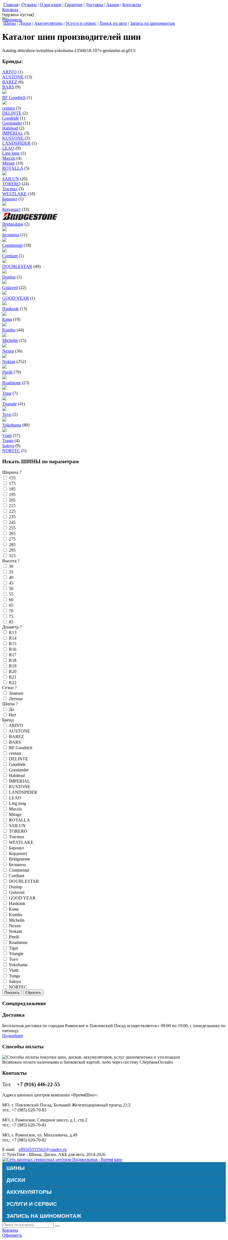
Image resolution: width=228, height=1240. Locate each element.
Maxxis (8, 158)
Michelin (10, 340)
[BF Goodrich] (4, 92)
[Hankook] (4, 303)
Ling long (10, 153)
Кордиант (11, 209)
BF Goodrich (14, 97)
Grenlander (12, 123)
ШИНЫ (15, 1168)
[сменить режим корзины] (19, 9)
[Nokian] (4, 356)
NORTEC (11, 450)
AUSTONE (13, 77)
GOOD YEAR (15, 298)
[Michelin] (4, 335)
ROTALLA (12, 168)
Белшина (10, 234)
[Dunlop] (4, 272)
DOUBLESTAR (17, 266)
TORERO (11, 183)
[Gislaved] (4, 282)
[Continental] (4, 240)
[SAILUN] (4, 173)
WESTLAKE (14, 193)
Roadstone (11, 382)
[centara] (4, 103)
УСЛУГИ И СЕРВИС (31, 1204)
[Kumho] (4, 324)
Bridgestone (12, 224)
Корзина (10, 9)
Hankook (10, 308)
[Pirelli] (4, 367)
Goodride (10, 118)
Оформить (12, 19)
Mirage (8, 163)
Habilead (10, 128)
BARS (8, 87)
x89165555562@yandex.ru (42, 1149)
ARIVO (9, 72)
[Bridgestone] (30, 219)
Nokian (8, 361)
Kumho (9, 329)
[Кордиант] (4, 204)
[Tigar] (4, 388)
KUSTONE (13, 138)
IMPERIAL (12, 133)
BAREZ (9, 82)
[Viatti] (4, 430)
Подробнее (12, 1035)
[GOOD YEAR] (4, 293)
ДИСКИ (15, 1180)
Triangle (9, 403)
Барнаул (9, 198)
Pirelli (7, 372)
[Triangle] (4, 398)
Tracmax (10, 188)
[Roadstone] (4, 377)
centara (8, 108)
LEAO (8, 148)
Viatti (7, 435)
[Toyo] (4, 409)
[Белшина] (4, 229)
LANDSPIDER (16, 143)
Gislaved (10, 287)
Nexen (8, 351)
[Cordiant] (4, 250)
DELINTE (11, 113)
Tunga (7, 440)
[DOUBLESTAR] (4, 261)
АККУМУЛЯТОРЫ (29, 1192)
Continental (12, 245)
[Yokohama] (4, 420)
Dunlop (9, 277)
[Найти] (57, 1226)
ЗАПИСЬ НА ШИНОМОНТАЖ (43, 1216)
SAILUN (10, 178)
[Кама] (4, 314)
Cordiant (10, 255)
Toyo (6, 414)
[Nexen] (4, 346)
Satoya (8, 445)
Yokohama (11, 425)
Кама (7, 319)
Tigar (6, 393)
